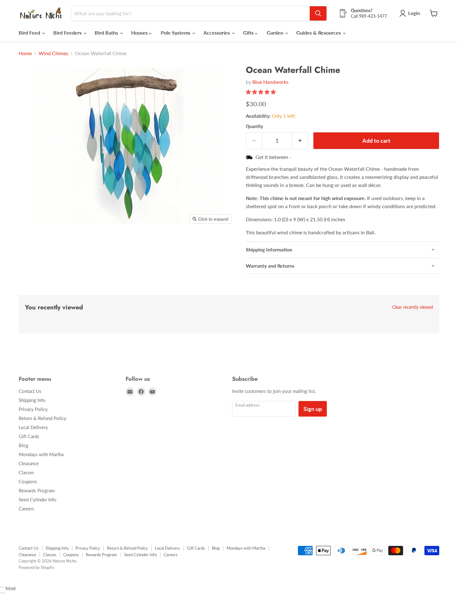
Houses (140, 33)
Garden (275, 33)
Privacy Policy (33, 409)
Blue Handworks (270, 82)
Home (25, 53)
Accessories (217, 33)
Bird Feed (30, 33)
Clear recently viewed (412, 307)
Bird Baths (107, 33)
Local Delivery (33, 427)
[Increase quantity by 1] (300, 140)
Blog (23, 445)
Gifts (249, 33)
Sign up (312, 408)
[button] (261, 92)
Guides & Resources (319, 33)
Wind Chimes (53, 53)
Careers (26, 508)
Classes (26, 472)
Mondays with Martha (41, 454)
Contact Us (30, 391)
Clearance (29, 463)
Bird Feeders (68, 33)
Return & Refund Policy (42, 418)
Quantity (254, 126)
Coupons (28, 481)
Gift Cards (29, 436)
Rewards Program (37, 490)
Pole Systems (176, 33)
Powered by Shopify (36, 567)
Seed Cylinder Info (37, 499)
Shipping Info (32, 400)
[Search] (318, 13)
